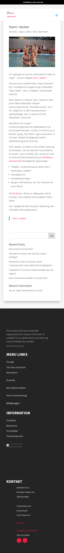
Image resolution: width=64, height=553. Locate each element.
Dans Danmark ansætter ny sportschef (28, 278)
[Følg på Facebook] (19, 540)
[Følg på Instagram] (25, 540)
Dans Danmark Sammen (21, 249)
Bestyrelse (11, 425)
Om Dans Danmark (15, 367)
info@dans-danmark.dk (27, 530)
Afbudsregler (13, 403)
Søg (51, 235)
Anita (14, 31)
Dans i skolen (19, 218)
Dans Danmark (40, 31)
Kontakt (10, 380)
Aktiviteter (12, 372)
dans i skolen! (40, 77)
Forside (10, 361)
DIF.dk (15, 193)
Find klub (11, 420)
